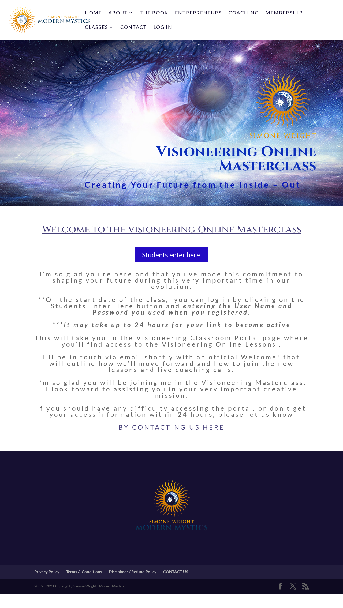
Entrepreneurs (198, 13)
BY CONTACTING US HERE (171, 427)
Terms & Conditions (84, 571)
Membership (284, 13)
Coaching (244, 13)
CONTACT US (175, 571)
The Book (154, 13)
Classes (96, 27)
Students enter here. (171, 255)
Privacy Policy (46, 571)
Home (93, 13)
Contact (133, 27)
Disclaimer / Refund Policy (132, 571)
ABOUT (118, 13)
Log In (163, 27)
